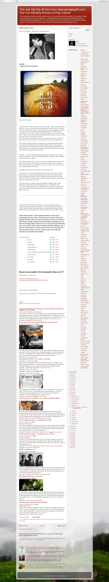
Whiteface (83, 362)
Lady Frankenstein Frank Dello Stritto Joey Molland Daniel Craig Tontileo (85, 215)
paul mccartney (60, 519)
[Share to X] (36, 517)
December (74, 396)
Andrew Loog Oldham (84, 69)
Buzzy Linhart (84, 97)
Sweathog (83, 327)
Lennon (83, 232)
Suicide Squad (84, 323)
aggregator (83, 66)
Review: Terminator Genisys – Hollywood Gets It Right (35, 420)
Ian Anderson (84, 161)
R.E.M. (82, 277)
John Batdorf (84, 191)
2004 (72, 447)
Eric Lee (83, 129)
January (74, 423)
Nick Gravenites (85, 266)
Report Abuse (73, 50)
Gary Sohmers (84, 141)
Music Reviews (33, 357)
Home (42, 526)
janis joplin (83, 176)
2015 (72, 395)
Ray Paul (83, 279)
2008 (72, 439)
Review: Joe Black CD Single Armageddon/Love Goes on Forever (38, 322)
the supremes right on (84, 338)
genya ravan (84, 143)
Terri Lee (83, 332)
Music (40, 320)
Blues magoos (84, 88)
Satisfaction (83, 306)
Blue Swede (84, 86)
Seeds (82, 308)
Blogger (63, 576)
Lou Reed (83, 236)
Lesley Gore (84, 234)
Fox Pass (83, 138)
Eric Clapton (84, 127)
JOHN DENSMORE (84, 195)
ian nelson (83, 165)
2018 (72, 388)
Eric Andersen (84, 123)
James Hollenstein (85, 171)
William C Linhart (85, 364)
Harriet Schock (84, 154)
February (74, 421)
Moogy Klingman (85, 254)
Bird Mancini (84, 78)
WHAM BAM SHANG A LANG (85, 360)
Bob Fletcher (84, 91)
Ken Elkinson (84, 203)
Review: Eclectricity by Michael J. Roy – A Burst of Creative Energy (39, 398)
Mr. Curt (83, 256)
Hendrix (83, 159)
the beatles (83, 334)
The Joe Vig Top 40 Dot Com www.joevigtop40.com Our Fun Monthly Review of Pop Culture (52, 11)
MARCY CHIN (84, 238)
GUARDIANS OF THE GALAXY (85, 148)
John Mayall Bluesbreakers (84, 199)
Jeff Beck (83, 180)
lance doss (52, 519)
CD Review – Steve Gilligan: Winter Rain (30, 371)
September (75, 403)
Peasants (83, 270)
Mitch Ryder (84, 248)
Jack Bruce (83, 169)
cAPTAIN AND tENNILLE (84, 102)
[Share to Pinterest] (39, 517)
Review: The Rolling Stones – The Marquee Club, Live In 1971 (36, 434)
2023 (72, 380)
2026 (72, 373)
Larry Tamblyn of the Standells (85, 223)
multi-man (83, 258)
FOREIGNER (84, 136)
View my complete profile (82, 45)
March (73, 419)
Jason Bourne (84, 178)
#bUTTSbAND (84, 54)
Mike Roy (83, 246)
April (73, 417)
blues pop (35, 519)
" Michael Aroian (85, 52)
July (73, 411)
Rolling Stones (84, 300)
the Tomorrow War (85, 341)
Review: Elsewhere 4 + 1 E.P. (27, 449)
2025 (72, 376)
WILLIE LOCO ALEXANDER (84, 367)
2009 (72, 436)
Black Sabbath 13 (85, 82)
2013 (72, 428)
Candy (82, 99)
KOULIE (83, 210)
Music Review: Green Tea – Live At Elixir (31, 476)
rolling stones (36, 447)
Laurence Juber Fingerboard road (85, 230)
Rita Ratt (83, 284)
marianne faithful (85, 240)
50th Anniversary (85, 61)
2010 (72, 434)
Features (35, 320)
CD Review (43, 396)
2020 (72, 384)
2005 (72, 445)
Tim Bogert (83, 344)
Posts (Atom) (29, 529)
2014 (72, 426)
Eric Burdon (84, 125)
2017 (72, 390)
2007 (72, 441)
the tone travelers (85, 343)
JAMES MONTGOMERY (85, 174)
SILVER (83, 310)
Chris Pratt (83, 116)
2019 (72, 386)
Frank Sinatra (84, 140)
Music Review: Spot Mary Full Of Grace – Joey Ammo (34, 359)
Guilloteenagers (85, 150)
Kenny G (83, 205)
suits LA (83, 325)
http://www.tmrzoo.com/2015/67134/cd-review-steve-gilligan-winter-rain (37, 293)
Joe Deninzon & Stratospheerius (85, 188)
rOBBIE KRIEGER (85, 288)
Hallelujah (83, 152)
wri (78, 41)
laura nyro (83, 225)
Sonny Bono (84, 314)
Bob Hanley (83, 93)
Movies (47, 432)
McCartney (83, 242)
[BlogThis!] (34, 517)
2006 (72, 443)
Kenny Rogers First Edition (84, 208)
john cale (47, 519)
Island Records (84, 167)
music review (47, 418)
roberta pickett (84, 291)
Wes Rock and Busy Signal (84, 355)
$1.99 (53, 237)
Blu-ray (27, 446)
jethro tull (83, 184)
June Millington (84, 201)
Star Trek (83, 316)
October (74, 401)
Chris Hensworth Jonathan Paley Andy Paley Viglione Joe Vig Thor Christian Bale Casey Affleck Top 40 (85, 110)
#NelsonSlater (84, 59)
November (74, 399)
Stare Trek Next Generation (85, 318)
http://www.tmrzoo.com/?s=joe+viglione (29, 303)
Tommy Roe (84, 350)
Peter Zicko (83, 271)
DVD (31, 446)
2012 (72, 430)
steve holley (22, 521)
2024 (72, 378)
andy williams (84, 71)
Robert (82, 289)
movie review (58, 432)
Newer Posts (23, 526)
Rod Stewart (84, 298)
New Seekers (84, 264)
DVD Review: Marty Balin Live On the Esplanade (33, 502)
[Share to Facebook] (37, 517)
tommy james (84, 348)
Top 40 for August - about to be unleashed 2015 (34, 31)
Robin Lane (83, 293)
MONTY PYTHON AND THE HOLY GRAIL (85, 251)
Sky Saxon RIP (84, 312)
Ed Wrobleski (84, 118)
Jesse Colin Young (85, 182)
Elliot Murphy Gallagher (84, 121)
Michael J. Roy (84, 244)
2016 (72, 392)
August (74, 405)
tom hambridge (84, 346)
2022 (72, 382)
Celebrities (28, 432)
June (73, 413)
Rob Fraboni (84, 286)
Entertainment (29, 320)
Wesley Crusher (85, 357)
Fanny (82, 131)
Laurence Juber (85, 227)
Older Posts (61, 526)
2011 (72, 432)
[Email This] (33, 517)
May (73, 415)
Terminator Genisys (83, 329)
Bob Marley (83, 95)
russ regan (83, 304)
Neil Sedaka (84, 262)
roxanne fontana (85, 302)
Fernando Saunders (83, 133)
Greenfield (83, 145)
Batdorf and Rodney (84, 76)
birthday (31, 519)
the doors (83, 335)
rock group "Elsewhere (83, 296)
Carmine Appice (85, 104)
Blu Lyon (83, 84)
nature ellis (83, 260)
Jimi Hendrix (84, 186)
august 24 (25, 519)
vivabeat (83, 352)
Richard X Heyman (83, 281)
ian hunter (41, 519)
